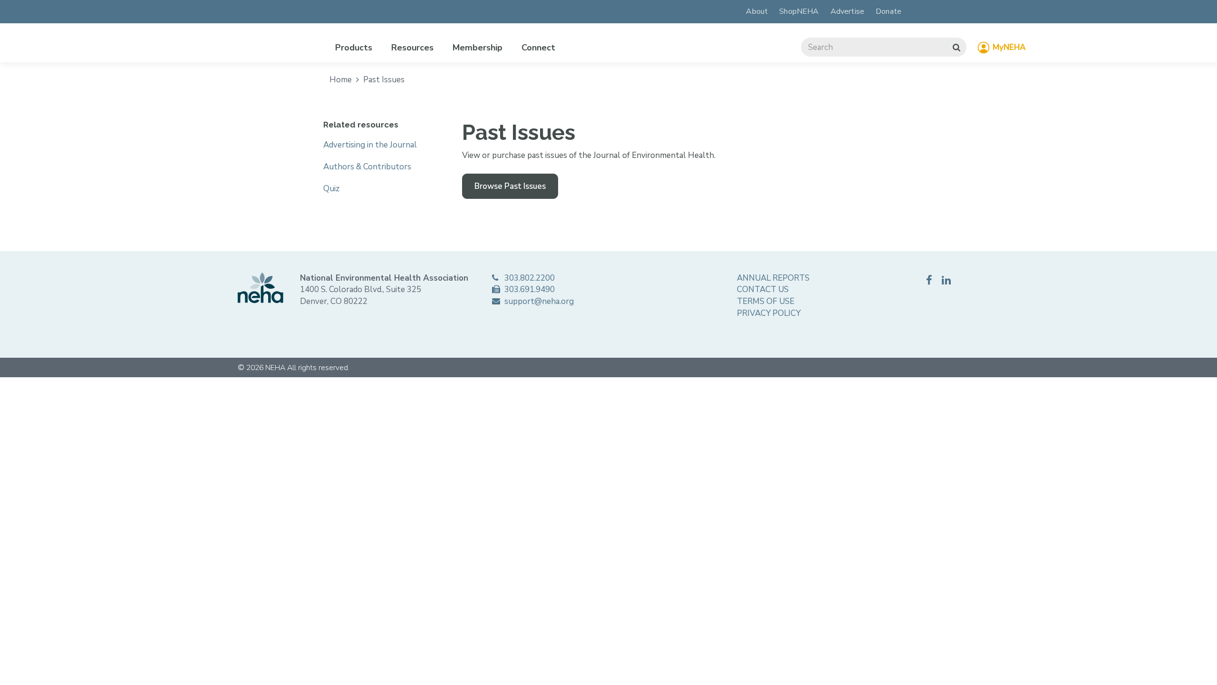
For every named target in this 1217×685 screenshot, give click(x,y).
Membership (477, 47)
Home (341, 79)
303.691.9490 (528, 289)
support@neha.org (538, 301)
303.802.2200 (528, 278)
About (757, 11)
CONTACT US (763, 289)
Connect (538, 47)
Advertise (847, 11)
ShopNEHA (799, 11)
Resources (412, 47)
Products (353, 47)
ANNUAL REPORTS (773, 278)
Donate (888, 11)
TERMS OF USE (765, 301)
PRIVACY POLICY (769, 313)
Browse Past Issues (510, 186)
